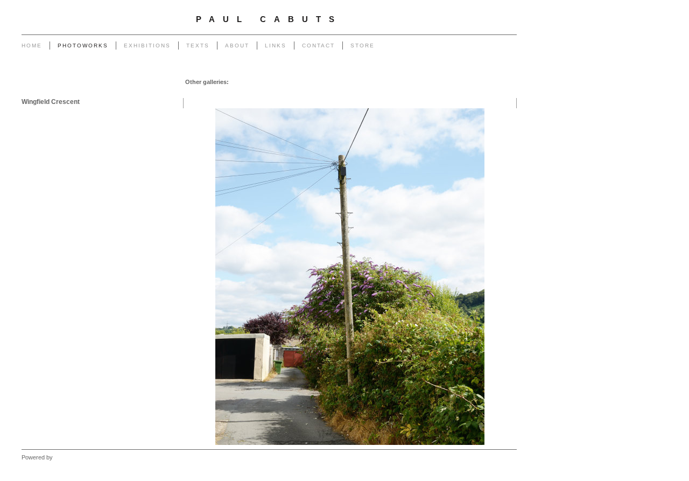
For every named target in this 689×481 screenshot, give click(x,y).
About (237, 45)
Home (32, 45)
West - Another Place (485, 92)
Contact (318, 45)
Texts (197, 45)
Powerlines (341, 82)
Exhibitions (147, 45)
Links (275, 45)
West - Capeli (385, 92)
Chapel (266, 82)
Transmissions (382, 82)
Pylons (290, 82)
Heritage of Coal (288, 92)
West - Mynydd (430, 92)
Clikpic (63, 457)
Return (250, 92)
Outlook (327, 92)
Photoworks (83, 45)
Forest (352, 92)
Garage (241, 82)
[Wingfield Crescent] (350, 276)
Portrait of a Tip (214, 92)
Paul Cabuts (269, 19)
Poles (313, 82)
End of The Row (431, 82)
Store (362, 45)
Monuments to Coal (487, 82)
